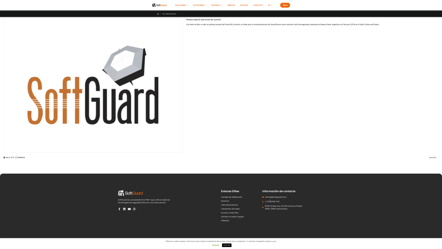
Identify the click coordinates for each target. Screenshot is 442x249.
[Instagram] (134, 209)
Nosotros (225, 201)
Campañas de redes (230, 209)
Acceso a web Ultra (229, 212)
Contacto (258, 5)
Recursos (215, 5)
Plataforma (198, 5)
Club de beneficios (229, 205)
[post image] (93, 85)
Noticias (244, 5)
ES (269, 5)
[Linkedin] (124, 209)
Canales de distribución (231, 197)
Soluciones (180, 5)
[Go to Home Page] (158, 13)
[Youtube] (129, 209)
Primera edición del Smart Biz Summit (203, 19)
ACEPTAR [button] (226, 245)
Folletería (225, 220)
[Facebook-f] (119, 209)
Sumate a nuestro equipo (232, 216)
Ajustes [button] (215, 245)
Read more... (433, 157)
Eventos (231, 5)
